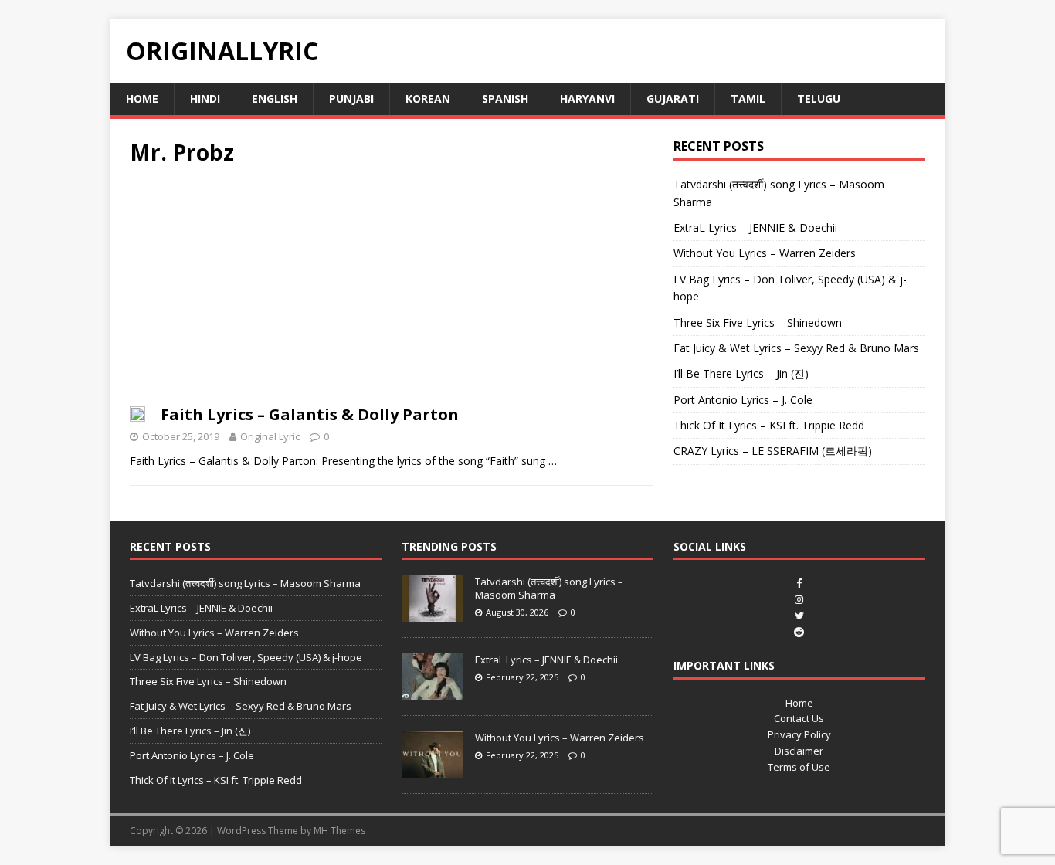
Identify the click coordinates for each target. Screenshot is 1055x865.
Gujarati (672, 98)
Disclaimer (799, 751)
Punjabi (351, 98)
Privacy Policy (799, 734)
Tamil (748, 98)
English (274, 98)
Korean (427, 98)
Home (142, 98)
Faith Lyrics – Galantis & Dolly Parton (310, 414)
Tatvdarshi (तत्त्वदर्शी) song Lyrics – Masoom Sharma (245, 583)
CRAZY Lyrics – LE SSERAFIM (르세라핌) (772, 450)
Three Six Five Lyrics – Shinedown (757, 322)
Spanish (505, 98)
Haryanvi (587, 98)
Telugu (818, 98)
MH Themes (339, 830)
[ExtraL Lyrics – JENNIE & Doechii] (432, 691)
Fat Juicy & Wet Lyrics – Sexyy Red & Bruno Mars (796, 348)
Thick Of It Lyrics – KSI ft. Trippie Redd (768, 425)
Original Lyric (270, 436)
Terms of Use (799, 767)
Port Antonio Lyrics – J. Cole (742, 399)
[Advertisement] (391, 290)
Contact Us (799, 718)
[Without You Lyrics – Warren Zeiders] (432, 769)
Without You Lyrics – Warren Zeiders (764, 253)
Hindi (205, 98)
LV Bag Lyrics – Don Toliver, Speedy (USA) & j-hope (246, 657)
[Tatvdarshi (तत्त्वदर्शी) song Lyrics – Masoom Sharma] (432, 613)
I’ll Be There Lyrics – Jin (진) (741, 373)
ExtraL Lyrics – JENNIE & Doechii (755, 227)
